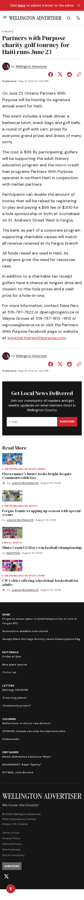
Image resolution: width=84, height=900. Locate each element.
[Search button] (68, 18)
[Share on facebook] (51, 74)
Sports (8, 32)
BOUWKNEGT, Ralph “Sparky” (21, 764)
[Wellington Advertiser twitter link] (6, 876)
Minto (8, 543)
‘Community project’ (16, 705)
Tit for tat (9, 672)
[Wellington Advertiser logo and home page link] (35, 18)
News (42, 469)
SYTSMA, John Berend (17, 772)
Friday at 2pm (11, 656)
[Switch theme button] (78, 18)
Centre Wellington (16, 469)
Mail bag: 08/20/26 (15, 690)
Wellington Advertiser (31, 66)
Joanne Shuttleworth (25, 483)
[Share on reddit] (69, 74)
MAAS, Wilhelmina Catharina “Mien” (26, 757)
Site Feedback (11, 849)
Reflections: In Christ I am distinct (26, 723)
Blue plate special (14, 664)
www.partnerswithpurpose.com (36, 338)
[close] (78, 5)
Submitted (13, 553)
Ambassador (11, 739)
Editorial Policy (12, 844)
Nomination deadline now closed (25, 631)
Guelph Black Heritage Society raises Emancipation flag (41, 639)
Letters (8, 685)
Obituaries (10, 752)
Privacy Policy (11, 838)
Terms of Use (10, 833)
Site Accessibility (13, 855)
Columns (8, 719)
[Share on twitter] (60, 74)
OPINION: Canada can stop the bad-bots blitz (33, 731)
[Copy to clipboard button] (78, 74)
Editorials (10, 652)
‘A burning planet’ (14, 698)
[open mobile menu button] (5, 18)
